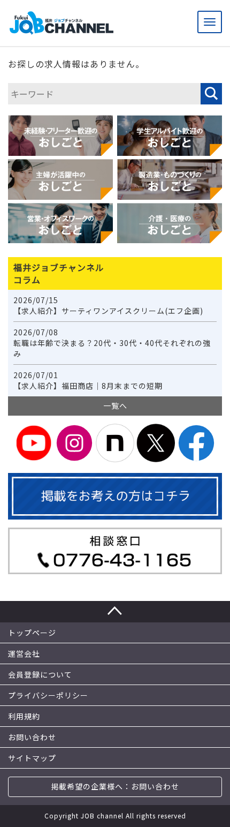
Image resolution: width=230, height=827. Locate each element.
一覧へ (115, 405)
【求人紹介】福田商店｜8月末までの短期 (88, 380)
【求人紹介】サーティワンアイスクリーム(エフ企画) (108, 305)
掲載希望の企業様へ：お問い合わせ (115, 786)
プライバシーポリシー (48, 695)
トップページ (32, 632)
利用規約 (24, 716)
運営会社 (24, 653)
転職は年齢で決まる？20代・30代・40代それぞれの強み (112, 342)
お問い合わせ (32, 737)
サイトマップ (32, 758)
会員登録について (40, 674)
